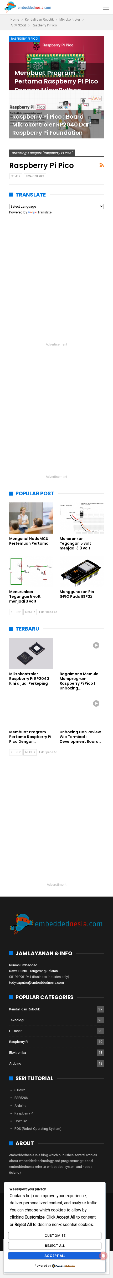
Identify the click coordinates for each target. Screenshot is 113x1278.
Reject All (55, 1245)
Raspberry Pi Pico (24, 38)
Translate (45, 212)
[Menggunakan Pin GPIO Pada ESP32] (82, 571)
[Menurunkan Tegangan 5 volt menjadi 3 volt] (31, 571)
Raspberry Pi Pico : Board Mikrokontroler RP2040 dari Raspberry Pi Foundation (51, 125)
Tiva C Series (35, 176)
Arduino (15, 1063)
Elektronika (17, 1053)
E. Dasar (15, 1031)
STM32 (15, 176)
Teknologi (16, 1020)
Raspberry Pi (18, 1042)
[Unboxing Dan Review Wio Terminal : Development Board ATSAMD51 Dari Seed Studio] (82, 711)
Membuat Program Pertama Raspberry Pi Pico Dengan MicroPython (56, 81)
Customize (54, 1235)
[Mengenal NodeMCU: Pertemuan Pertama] (31, 518)
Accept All (54, 1255)
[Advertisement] (56, 282)
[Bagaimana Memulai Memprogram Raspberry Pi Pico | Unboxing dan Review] (82, 653)
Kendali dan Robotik (24, 1009)
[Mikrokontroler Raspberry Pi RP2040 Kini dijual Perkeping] (31, 653)
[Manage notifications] (103, 1256)
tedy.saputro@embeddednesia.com (36, 983)
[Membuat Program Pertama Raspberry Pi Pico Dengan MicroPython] (56, 62)
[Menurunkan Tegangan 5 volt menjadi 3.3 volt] (82, 518)
